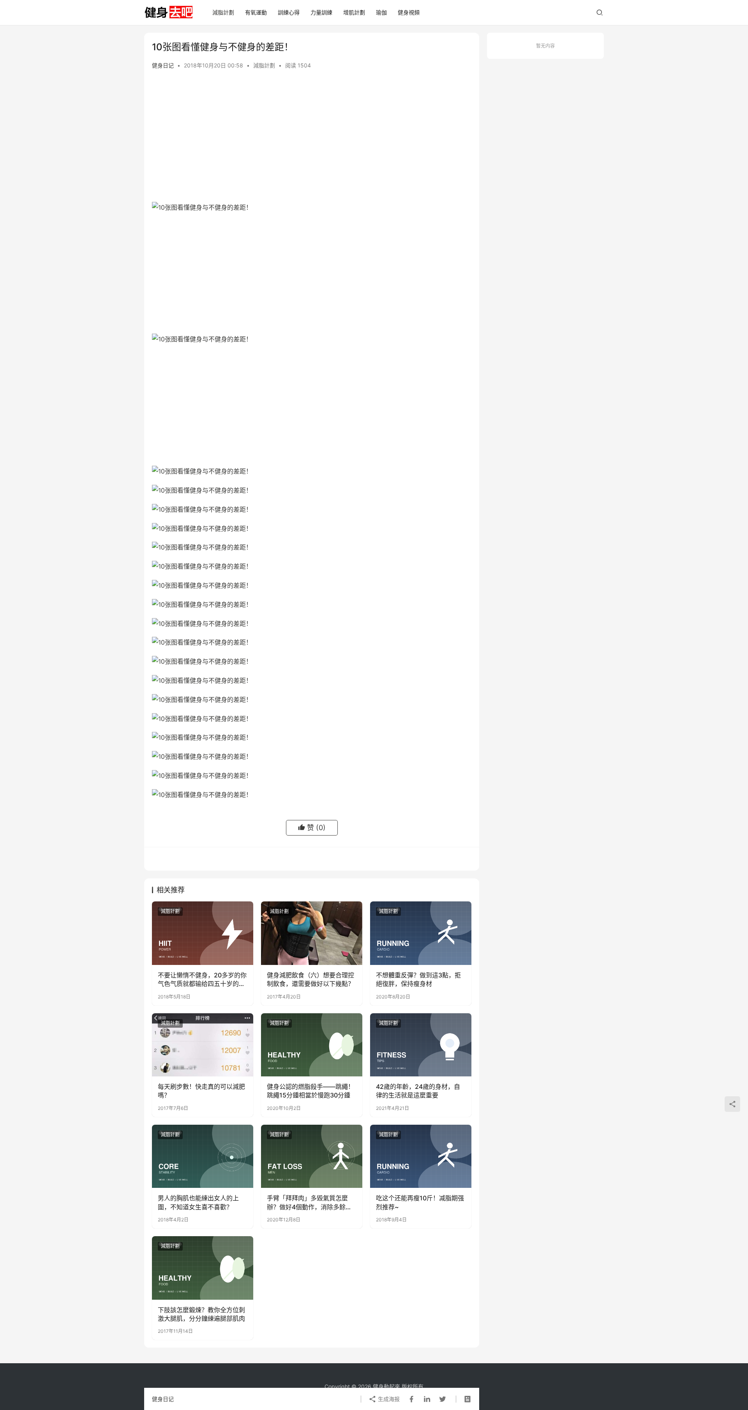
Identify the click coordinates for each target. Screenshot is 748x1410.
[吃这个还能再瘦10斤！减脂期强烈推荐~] (420, 1156)
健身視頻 (409, 12)
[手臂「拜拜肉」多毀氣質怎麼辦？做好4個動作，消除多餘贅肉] (311, 1156)
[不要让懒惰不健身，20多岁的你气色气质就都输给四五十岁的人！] (202, 933)
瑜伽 (381, 12)
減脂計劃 (223, 12)
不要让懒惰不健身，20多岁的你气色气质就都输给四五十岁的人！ (202, 979)
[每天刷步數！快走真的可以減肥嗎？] (202, 1044)
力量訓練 (321, 12)
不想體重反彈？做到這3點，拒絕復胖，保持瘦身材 (418, 979)
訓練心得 (289, 12)
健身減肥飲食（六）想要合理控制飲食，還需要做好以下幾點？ (310, 979)
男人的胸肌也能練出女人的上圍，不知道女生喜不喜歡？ (198, 1202)
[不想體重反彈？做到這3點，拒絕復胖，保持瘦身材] (420, 933)
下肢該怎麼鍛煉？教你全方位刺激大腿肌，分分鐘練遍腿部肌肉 (201, 1314)
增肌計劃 (354, 12)
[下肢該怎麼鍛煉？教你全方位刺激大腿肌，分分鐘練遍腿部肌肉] (202, 1267)
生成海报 (388, 1399)
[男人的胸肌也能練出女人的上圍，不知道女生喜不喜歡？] (202, 1156)
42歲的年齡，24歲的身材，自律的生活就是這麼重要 (418, 1091)
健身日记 (163, 65)
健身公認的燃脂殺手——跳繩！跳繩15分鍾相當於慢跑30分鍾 (310, 1091)
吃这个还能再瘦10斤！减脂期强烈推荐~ (420, 1202)
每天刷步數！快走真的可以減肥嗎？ (201, 1091)
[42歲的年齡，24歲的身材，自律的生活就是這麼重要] (420, 1044)
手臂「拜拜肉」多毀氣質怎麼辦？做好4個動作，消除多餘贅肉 (309, 1202)
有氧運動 (256, 12)
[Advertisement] (311, 143)
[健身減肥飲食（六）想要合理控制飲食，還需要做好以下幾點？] (311, 933)
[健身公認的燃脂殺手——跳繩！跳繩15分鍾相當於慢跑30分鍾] (311, 1044)
